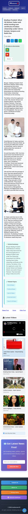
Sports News (11, 293)
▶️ (7, 50)
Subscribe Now (14, 466)
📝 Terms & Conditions (14, 497)
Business (15, 9)
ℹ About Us (14, 487)
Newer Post (5, 310)
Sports (23, 8)
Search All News (11, 301)
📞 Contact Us (14, 482)
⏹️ (7, 54)
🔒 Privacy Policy (14, 492)
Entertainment (7, 9)
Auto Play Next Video (10, 433)
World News (10, 285)
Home (14, 310)
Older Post (23, 310)
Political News (11, 289)
